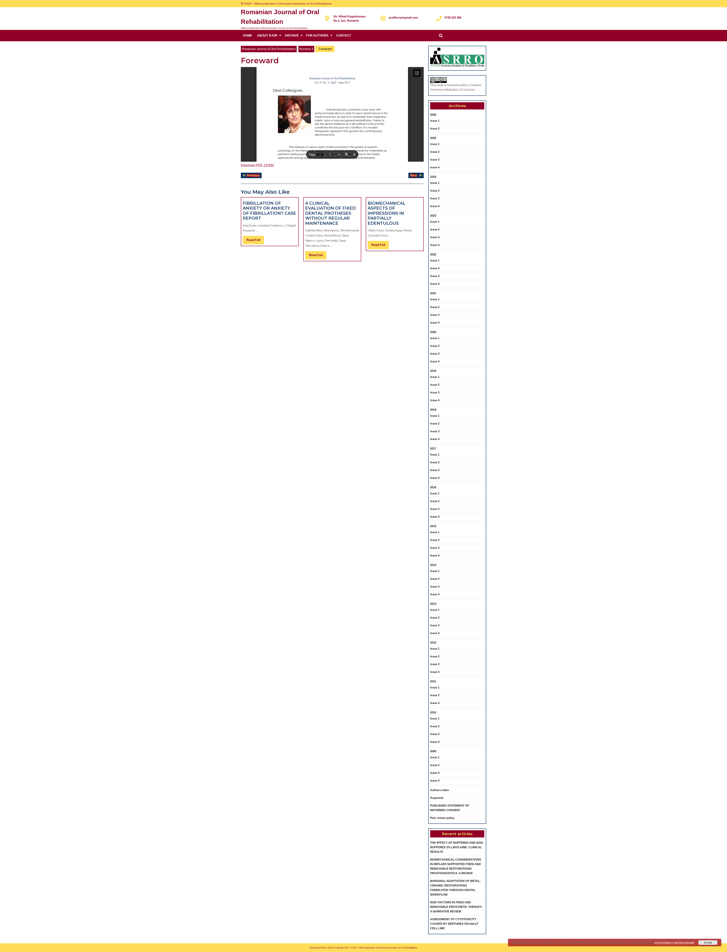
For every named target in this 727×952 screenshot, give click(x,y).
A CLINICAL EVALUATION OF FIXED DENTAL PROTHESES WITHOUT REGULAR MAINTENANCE (330, 213)
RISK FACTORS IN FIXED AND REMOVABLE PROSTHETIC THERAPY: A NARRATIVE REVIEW (456, 907)
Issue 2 (434, 128)
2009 (433, 751)
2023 (433, 215)
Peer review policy (442, 817)
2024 (433, 176)
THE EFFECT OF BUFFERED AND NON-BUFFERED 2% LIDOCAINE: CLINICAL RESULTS (457, 847)
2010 (433, 712)
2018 (433, 409)
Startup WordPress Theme (322, 948)
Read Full (255, 241)
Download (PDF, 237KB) (257, 165)
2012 (433, 642)
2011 (433, 681)
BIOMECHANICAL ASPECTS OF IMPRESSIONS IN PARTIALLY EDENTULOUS (387, 213)
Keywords (437, 797)
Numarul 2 (306, 49)
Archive (292, 35)
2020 (433, 332)
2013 (433, 603)
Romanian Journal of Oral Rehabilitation (269, 49)
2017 (433, 448)
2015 (433, 526)
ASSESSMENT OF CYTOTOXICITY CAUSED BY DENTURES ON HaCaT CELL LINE (454, 924)
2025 (433, 138)
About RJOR (267, 35)
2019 (433, 370)
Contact (343, 35)
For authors (317, 35)
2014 (433, 565)
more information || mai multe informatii (674, 942)
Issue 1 (434, 120)
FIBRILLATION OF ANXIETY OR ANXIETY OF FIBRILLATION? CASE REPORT (269, 211)
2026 (433, 114)
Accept (708, 942)
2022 (433, 254)
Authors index (439, 790)
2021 (433, 293)
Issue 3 (434, 159)
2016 (433, 487)
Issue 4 (434, 167)
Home (247, 35)
